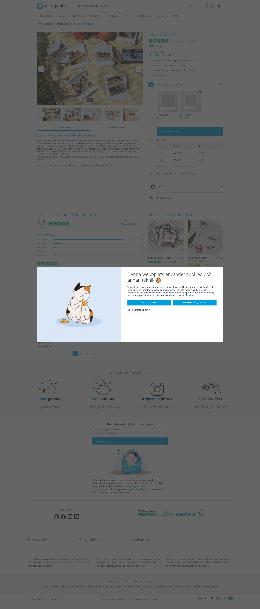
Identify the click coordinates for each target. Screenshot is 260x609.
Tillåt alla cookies (149, 303)
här (191, 295)
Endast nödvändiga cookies (194, 303)
